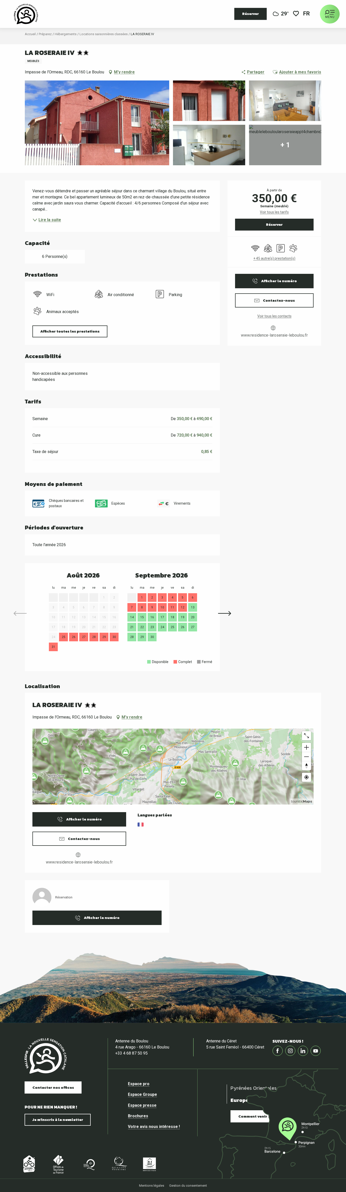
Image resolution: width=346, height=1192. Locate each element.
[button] (307, 14)
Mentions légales (151, 1185)
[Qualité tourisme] (119, 1164)
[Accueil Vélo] (28, 1164)
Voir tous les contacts (274, 316)
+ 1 (285, 145)
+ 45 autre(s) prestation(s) (274, 258)
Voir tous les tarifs (274, 212)
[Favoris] (296, 14)
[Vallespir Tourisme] (26, 14)
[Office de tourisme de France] (58, 1164)
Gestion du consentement (188, 1185)
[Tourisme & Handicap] (149, 1164)
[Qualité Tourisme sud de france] (88, 1164)
